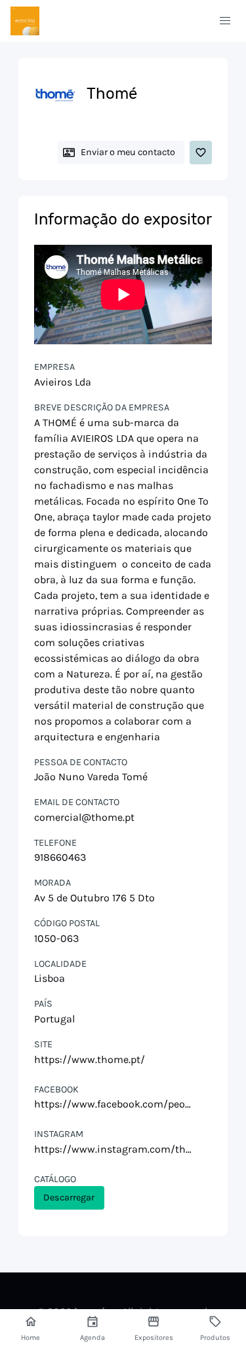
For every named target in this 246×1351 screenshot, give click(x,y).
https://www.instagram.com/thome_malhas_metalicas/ (114, 1149)
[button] (225, 21)
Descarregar (68, 1197)
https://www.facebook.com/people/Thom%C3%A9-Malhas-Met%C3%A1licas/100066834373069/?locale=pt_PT (114, 1104)
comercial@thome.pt (84, 817)
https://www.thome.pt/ (89, 1059)
